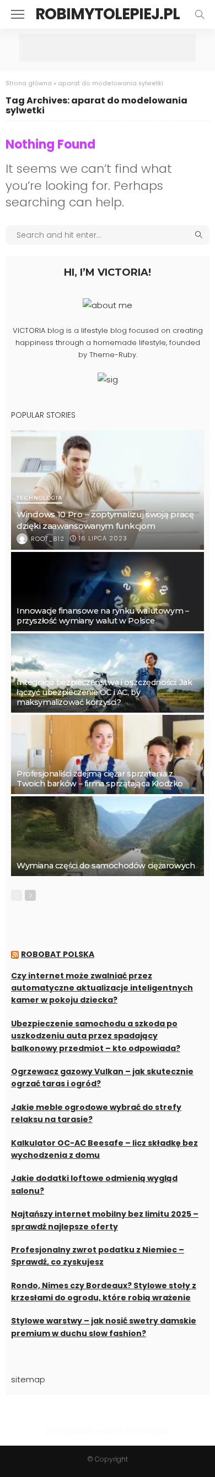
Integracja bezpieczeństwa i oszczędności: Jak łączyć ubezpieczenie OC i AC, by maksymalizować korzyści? (104, 692)
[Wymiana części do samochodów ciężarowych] (107, 836)
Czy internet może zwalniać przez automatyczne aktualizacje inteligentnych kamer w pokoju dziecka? (102, 988)
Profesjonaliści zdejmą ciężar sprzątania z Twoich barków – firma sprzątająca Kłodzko (100, 779)
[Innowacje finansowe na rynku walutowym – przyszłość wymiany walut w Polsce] (107, 591)
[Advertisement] (107, 48)
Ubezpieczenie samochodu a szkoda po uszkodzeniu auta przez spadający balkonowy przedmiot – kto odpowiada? (95, 1036)
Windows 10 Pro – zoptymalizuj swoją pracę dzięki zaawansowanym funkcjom (105, 519)
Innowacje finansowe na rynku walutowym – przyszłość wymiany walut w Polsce (103, 616)
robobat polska (57, 954)
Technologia (39, 498)
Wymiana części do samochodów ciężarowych (106, 866)
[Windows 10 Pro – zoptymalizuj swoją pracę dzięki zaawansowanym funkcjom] (107, 489)
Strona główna (29, 83)
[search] (199, 14)
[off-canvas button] (17, 14)
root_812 (47, 538)
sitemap (28, 1379)
